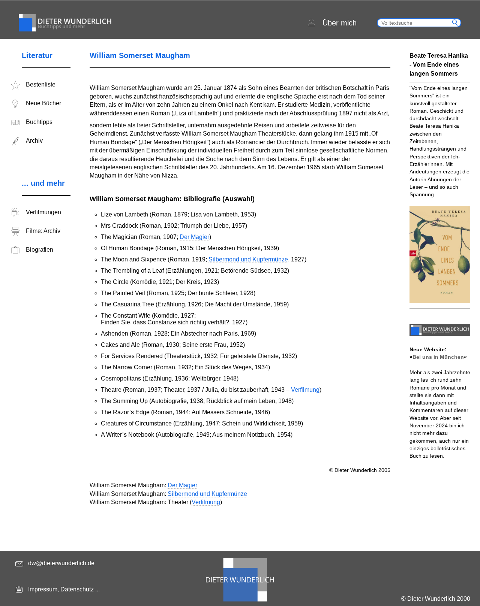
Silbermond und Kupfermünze (248, 259)
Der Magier (194, 237)
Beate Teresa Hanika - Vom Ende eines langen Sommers (439, 64)
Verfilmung (305, 390)
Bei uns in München (438, 357)
